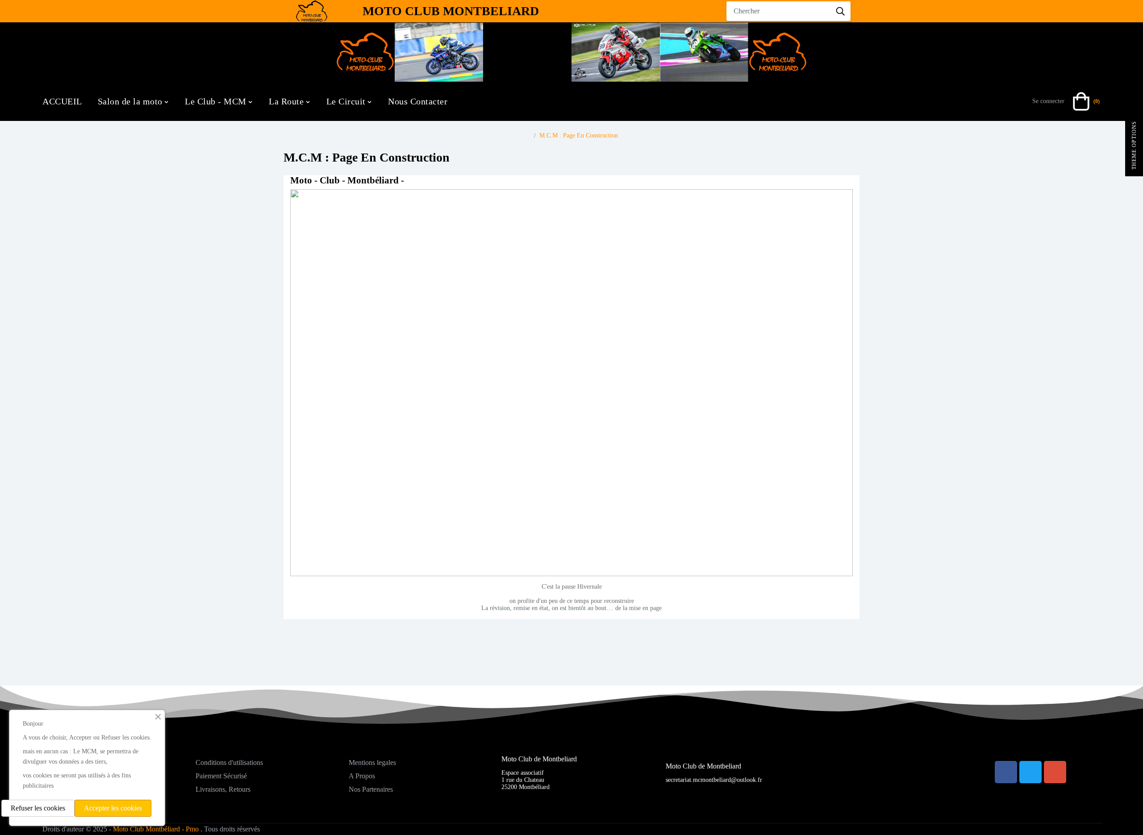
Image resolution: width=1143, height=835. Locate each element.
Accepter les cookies (113, 808)
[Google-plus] (1055, 772)
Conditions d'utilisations (229, 762)
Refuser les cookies (38, 808)
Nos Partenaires (371, 789)
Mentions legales (372, 762)
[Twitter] (1030, 772)
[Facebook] (1006, 772)
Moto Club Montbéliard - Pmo (156, 829)
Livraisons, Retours (223, 789)
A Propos (362, 776)
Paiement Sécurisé (221, 776)
